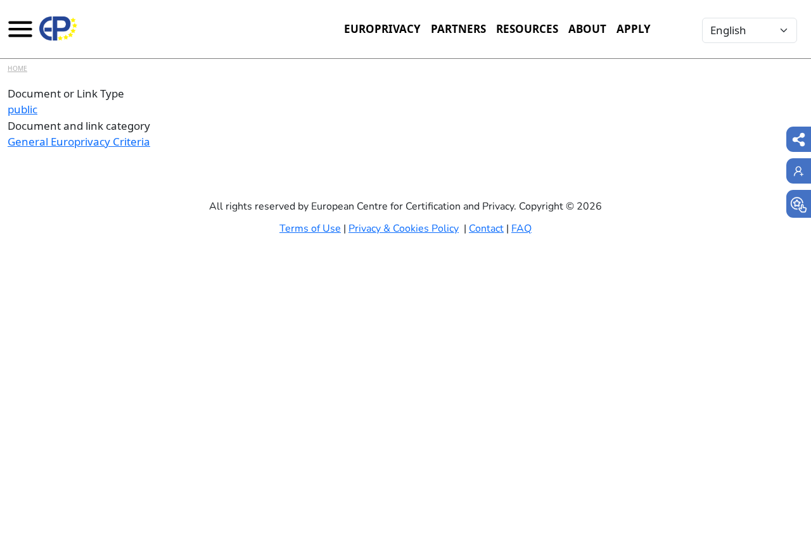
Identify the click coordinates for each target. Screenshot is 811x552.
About (587, 29)
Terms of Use (310, 228)
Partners (458, 29)
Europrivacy (382, 29)
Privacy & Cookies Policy (403, 228)
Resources (527, 29)
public (22, 109)
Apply (633, 29)
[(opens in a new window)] (798, 204)
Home (17, 68)
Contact (486, 228)
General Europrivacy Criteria (79, 141)
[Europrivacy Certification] (58, 28)
